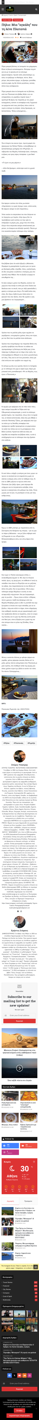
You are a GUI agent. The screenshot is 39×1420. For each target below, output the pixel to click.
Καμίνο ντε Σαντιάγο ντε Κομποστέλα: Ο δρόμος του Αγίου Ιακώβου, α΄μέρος (25, 1210)
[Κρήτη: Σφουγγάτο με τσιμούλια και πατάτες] (28, 1118)
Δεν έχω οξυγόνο (11, 2)
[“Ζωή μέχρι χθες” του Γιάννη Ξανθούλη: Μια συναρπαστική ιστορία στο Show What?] (7, 1328)
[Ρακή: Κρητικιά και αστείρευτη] (10, 1096)
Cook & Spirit (13, 15)
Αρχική (5, 15)
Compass (6, 1293)
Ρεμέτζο (32, 743)
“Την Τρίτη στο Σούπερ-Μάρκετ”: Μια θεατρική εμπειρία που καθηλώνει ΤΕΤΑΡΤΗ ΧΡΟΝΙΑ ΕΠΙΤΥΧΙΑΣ (24, 1233)
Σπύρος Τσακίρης (9, 34)
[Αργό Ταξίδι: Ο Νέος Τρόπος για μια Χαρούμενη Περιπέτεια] (19, 1313)
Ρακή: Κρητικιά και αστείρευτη (9, 1104)
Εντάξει (19, 1410)
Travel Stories (7, 1282)
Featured (6, 1286)
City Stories (7, 1289)
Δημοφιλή (10, 1201)
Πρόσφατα (28, 1201)
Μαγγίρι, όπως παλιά (10, 1125)
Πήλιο (7, 743)
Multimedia (6, 1300)
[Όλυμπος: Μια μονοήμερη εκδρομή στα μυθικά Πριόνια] (8, 1246)
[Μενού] (3, 10)
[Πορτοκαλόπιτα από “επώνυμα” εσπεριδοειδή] (28, 1096)
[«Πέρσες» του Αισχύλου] (7, 1313)
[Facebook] (18, 911)
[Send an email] (15, 34)
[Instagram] (21, 911)
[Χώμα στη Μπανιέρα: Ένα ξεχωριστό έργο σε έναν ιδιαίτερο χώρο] (31, 1328)
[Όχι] (36, 1409)
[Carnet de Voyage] (10, 9)
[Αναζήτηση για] (36, 10)
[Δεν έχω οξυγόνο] (7, 1321)
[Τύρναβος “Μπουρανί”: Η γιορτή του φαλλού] (8, 1222)
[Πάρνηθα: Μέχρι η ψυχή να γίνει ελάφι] (19, 1328)
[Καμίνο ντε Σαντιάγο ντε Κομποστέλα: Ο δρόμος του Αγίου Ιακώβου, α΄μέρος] (8, 1211)
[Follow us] (35, 1267)
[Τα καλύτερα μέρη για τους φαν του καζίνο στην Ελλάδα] (31, 1321)
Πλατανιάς (19, 743)
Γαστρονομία (22, 15)
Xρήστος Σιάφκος (25, 34)
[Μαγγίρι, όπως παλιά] (10, 1118)
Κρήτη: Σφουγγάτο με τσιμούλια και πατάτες (28, 1127)
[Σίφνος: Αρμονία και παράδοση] (8, 1256)
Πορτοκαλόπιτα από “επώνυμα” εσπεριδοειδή (28, 1105)
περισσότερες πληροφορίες (19, 1416)
